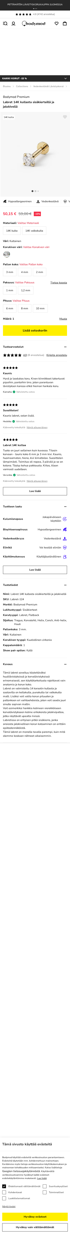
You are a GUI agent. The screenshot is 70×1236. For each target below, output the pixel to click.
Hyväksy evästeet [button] (35, 1217)
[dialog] (35, 1187)
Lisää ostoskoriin (35, 330)
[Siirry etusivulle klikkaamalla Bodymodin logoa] (35, 24)
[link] (12, 231)
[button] (33, 8)
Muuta (63, 319)
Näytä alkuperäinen (37, 427)
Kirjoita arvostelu (56, 355)
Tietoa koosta (58, 282)
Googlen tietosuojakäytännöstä (21, 1171)
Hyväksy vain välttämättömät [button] (35, 1227)
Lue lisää (35, 491)
